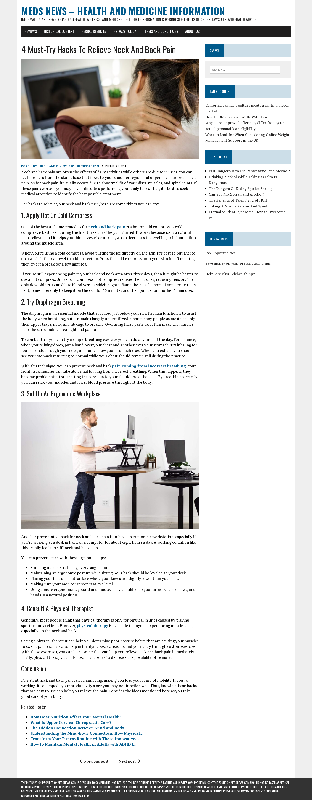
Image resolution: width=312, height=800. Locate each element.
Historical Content (59, 31)
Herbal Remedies (94, 31)
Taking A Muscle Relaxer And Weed (238, 206)
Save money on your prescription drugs (238, 263)
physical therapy (92, 625)
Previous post (96, 761)
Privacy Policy (125, 31)
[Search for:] (245, 69)
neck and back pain (106, 226)
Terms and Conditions (160, 31)
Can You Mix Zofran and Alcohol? (236, 194)
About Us (192, 31)
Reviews (31, 31)
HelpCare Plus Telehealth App (230, 273)
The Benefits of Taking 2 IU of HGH (238, 200)
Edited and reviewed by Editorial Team (68, 166)
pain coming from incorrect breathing (149, 366)
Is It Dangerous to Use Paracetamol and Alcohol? (249, 170)
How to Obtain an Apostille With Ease (236, 117)
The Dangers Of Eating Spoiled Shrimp (241, 188)
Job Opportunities (220, 252)
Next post (127, 761)
